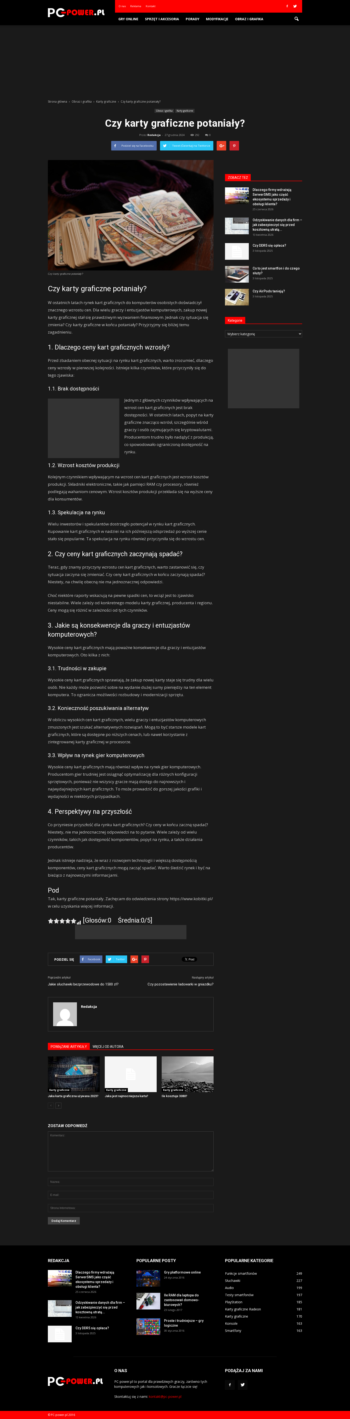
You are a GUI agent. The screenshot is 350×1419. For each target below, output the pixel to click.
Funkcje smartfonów (241, 1273)
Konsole (231, 1323)
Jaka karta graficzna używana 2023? (73, 1096)
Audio (229, 1287)
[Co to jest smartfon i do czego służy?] (237, 274)
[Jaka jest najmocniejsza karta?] (131, 1074)
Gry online (128, 19)
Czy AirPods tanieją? (269, 291)
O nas (122, 6)
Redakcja (154, 135)
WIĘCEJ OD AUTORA (108, 1047)
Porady (192, 19)
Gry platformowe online (182, 1272)
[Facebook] (287, 6)
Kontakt (150, 6)
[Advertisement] (175, 61)
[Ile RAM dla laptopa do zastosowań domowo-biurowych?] (148, 1301)
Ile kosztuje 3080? (174, 1096)
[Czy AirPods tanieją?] (237, 297)
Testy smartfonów (239, 1295)
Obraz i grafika (249, 19)
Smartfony (233, 1330)
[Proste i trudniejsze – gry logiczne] (148, 1326)
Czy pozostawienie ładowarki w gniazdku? (181, 984)
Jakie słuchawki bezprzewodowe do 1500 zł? (83, 984)
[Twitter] (295, 6)
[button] (296, 19)
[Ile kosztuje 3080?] (188, 1074)
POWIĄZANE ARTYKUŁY (69, 1047)
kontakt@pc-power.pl (165, 1396)
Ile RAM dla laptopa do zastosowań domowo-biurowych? (181, 1300)
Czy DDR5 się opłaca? (269, 245)
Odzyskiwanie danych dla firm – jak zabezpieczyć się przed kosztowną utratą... (277, 224)
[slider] (62, 921)
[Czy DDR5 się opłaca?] (237, 251)
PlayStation (233, 1302)
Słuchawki (232, 1280)
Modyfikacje (217, 19)
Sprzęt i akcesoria (162, 19)
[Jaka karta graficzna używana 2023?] (74, 1074)
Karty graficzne (185, 110)
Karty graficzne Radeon (243, 1309)
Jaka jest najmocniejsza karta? (126, 1096)
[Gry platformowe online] (148, 1278)
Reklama (135, 6)
